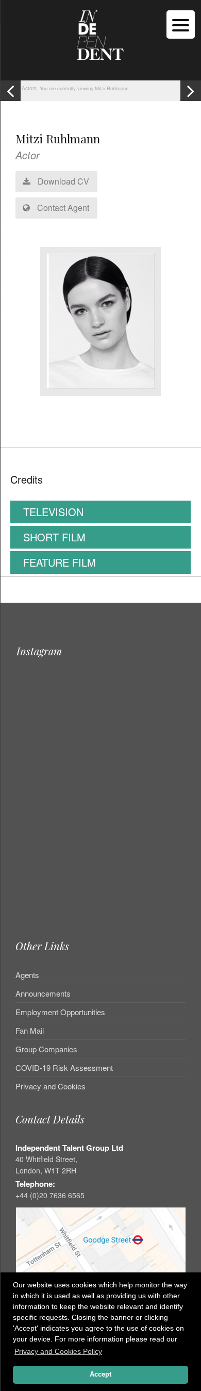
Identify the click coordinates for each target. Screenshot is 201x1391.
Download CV (62, 181)
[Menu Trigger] (180, 24)
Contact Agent (62, 207)
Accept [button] (100, 1374)
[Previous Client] (10, 90)
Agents (27, 975)
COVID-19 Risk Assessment (64, 1067)
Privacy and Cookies (50, 1086)
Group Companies (46, 1049)
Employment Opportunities (60, 1011)
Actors (29, 88)
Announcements (43, 993)
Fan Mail (29, 1030)
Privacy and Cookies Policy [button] (58, 1351)
